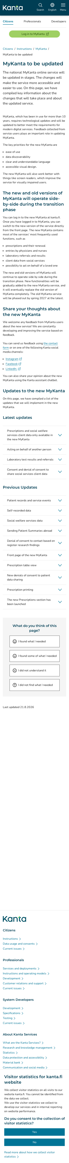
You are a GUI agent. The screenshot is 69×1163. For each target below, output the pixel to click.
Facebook (13, 364)
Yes (34, 1132)
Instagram (14, 359)
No (34, 1142)
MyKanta (41, 49)
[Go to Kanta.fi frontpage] (14, 919)
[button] (34, 435)
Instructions (24, 49)
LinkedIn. (13, 369)
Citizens (8, 49)
